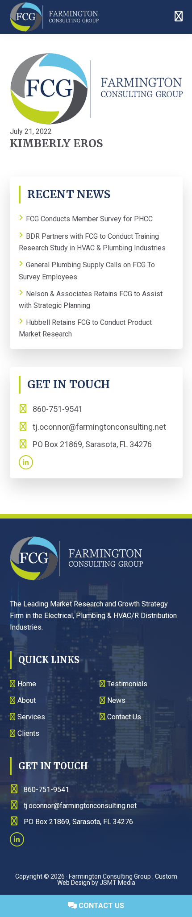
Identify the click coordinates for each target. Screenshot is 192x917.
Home (26, 684)
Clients (28, 733)
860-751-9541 (57, 409)
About (26, 700)
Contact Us (100, 905)
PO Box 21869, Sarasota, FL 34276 (91, 444)
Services (31, 717)
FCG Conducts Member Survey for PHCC (89, 219)
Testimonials (127, 684)
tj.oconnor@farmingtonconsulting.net (99, 427)
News (116, 700)
